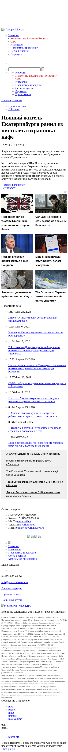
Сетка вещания (19, 50)
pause (11, 709)
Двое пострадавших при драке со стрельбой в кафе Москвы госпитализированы (35, 444)
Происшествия (17, 106)
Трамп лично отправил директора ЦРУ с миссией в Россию (34, 483)
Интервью (16, 44)
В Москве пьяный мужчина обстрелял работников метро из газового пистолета (32, 415)
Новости (13, 35)
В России (14, 109)
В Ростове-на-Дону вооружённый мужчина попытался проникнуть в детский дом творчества (34, 350)
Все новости (8, 187)
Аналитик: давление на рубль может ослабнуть (33, 453)
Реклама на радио (11, 588)
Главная (6, 100)
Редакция (16, 54)
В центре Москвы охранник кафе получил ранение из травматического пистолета (33, 400)
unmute (12, 715)
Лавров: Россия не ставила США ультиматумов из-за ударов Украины (33, 494)
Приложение (23, 94)
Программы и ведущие (24, 47)
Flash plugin (8, 749)
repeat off (13, 736)
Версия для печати (15, 184)
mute (11, 712)
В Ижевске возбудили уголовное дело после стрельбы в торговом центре (34, 429)
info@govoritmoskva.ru (31, 527)
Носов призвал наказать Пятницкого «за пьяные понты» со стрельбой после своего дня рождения (37, 368)
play (10, 706)
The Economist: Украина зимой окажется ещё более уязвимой (32, 473)
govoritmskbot (23, 521)
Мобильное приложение (22, 558)
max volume (15, 718)
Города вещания (11, 594)
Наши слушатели (11, 599)
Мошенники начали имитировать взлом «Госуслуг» (28, 462)
